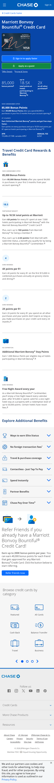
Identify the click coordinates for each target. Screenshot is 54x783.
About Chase (9, 735)
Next (37, 661)
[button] (51, 763)
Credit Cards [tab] (28, 705)
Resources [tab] (28, 724)
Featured (15, 614)
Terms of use (42, 738)
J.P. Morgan (23, 735)
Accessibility (15, 742)
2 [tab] (27, 661)
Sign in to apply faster (33, 58)
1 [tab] (22, 661)
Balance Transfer (39, 632)
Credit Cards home (13, 13)
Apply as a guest (34, 65)
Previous (16, 661)
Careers (10, 738)
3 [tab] (32, 661)
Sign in (49, 4)
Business (39, 650)
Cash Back (15, 632)
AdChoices (39, 742)
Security (29, 738)
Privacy (20, 738)
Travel (16, 650)
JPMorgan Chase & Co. (40, 735)
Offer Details (7, 71)
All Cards (39, 614)
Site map (27, 742)
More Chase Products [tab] (28, 715)
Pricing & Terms (21, 71)
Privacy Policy (9, 779)
